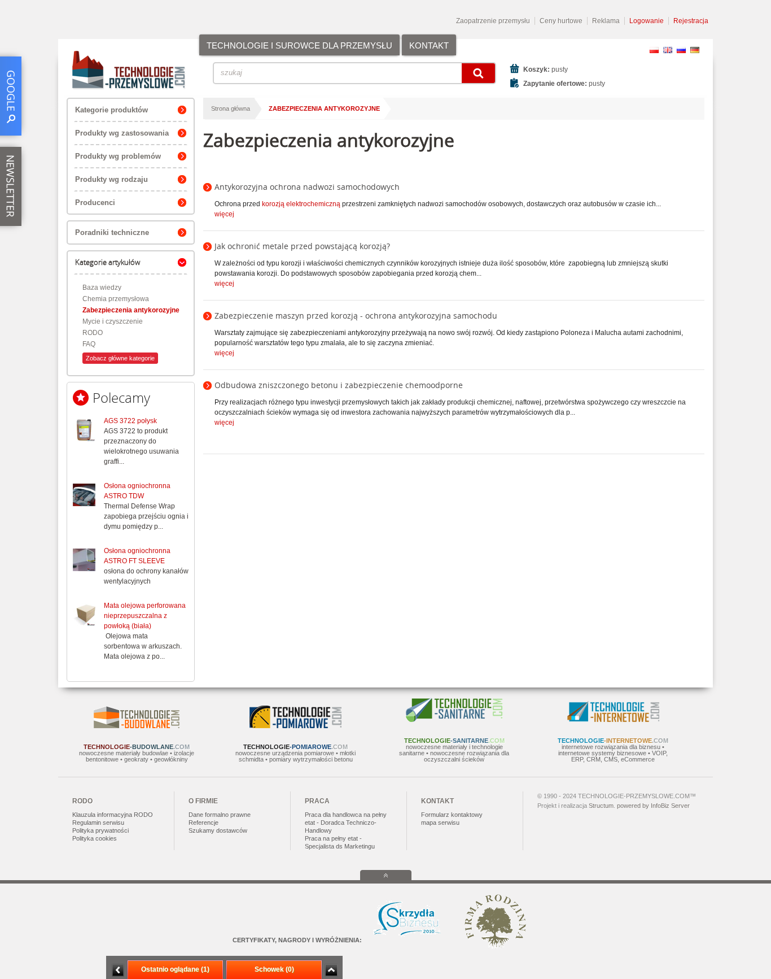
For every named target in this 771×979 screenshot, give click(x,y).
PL (654, 50)
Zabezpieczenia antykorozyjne (130, 310)
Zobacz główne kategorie (120, 358)
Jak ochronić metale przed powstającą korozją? (302, 246)
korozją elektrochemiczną (301, 204)
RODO (92, 333)
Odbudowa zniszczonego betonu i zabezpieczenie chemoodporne (338, 385)
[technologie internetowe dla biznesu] (613, 720)
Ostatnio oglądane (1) (175, 969)
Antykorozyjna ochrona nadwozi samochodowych (307, 186)
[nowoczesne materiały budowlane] (136, 726)
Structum (601, 805)
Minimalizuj (118, 970)
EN (667, 50)
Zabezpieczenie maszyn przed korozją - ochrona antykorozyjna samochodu (355, 315)
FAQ (88, 344)
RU (681, 50)
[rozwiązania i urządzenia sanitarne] (454, 720)
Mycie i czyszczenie (112, 321)
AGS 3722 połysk (130, 421)
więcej (224, 214)
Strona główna (230, 108)
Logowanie (646, 21)
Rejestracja (690, 21)
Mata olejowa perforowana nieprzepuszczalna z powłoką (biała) (145, 616)
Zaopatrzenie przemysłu (493, 21)
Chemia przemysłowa (115, 299)
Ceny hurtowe (561, 21)
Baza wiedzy (101, 287)
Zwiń (331, 970)
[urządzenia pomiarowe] (295, 726)
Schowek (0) (274, 969)
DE (694, 50)
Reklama (606, 21)
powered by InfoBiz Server (653, 805)
